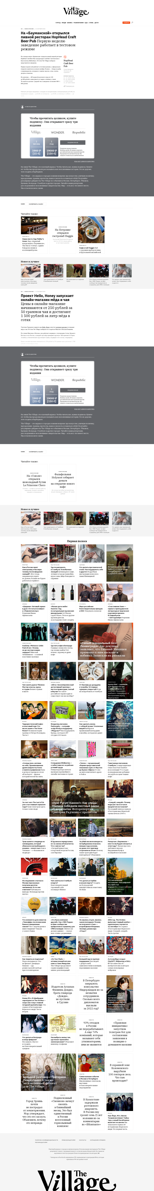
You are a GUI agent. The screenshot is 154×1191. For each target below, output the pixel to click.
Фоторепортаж (56, 800)
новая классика (26, 643)
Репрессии (25, 878)
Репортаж (25, 564)
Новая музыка (112, 682)
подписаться (73, 142)
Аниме (109, 721)
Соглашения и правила (98, 1140)
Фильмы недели (55, 682)
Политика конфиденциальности (46, 1140)
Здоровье (82, 564)
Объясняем (111, 564)
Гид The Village (55, 564)
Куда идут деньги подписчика (84, 161)
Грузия (52, 839)
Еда (86, 22)
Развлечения (79, 22)
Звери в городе (83, 721)
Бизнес (70, 22)
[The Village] (77, 13)
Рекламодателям (41, 1142)
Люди (64, 22)
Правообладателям (68, 1140)
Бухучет (53, 604)
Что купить (82, 604)
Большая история (85, 640)
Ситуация (53, 721)
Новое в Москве (29, 28)
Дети (96, 22)
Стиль (91, 22)
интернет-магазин (61, 327)
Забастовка (54, 760)
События (81, 1074)
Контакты (82, 1140)
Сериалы (24, 604)
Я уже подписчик (30, 106)
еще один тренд (112, 878)
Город (58, 22)
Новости (62, 984)
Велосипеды (82, 839)
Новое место (25, 236)
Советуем (81, 682)
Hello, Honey (46, 327)
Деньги (24, 917)
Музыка (24, 721)
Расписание (54, 878)
